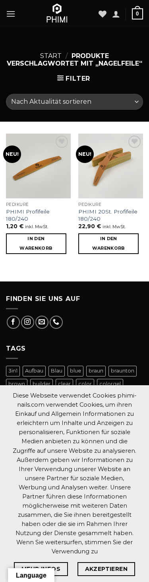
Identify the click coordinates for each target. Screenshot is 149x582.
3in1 (12, 371)
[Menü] (10, 13)
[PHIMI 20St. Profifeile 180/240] (110, 166)
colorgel (110, 384)
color (85, 384)
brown (16, 384)
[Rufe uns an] (56, 322)
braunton (122, 371)
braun (96, 371)
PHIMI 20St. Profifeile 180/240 (107, 215)
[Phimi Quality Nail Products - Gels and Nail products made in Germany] (57, 14)
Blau (56, 371)
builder (41, 384)
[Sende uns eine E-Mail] (41, 322)
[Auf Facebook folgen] (13, 322)
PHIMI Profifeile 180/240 (28, 215)
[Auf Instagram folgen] (27, 322)
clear (64, 384)
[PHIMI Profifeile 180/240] (38, 166)
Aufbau (34, 371)
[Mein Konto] (116, 14)
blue (75, 371)
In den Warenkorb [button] (35, 243)
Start (51, 56)
